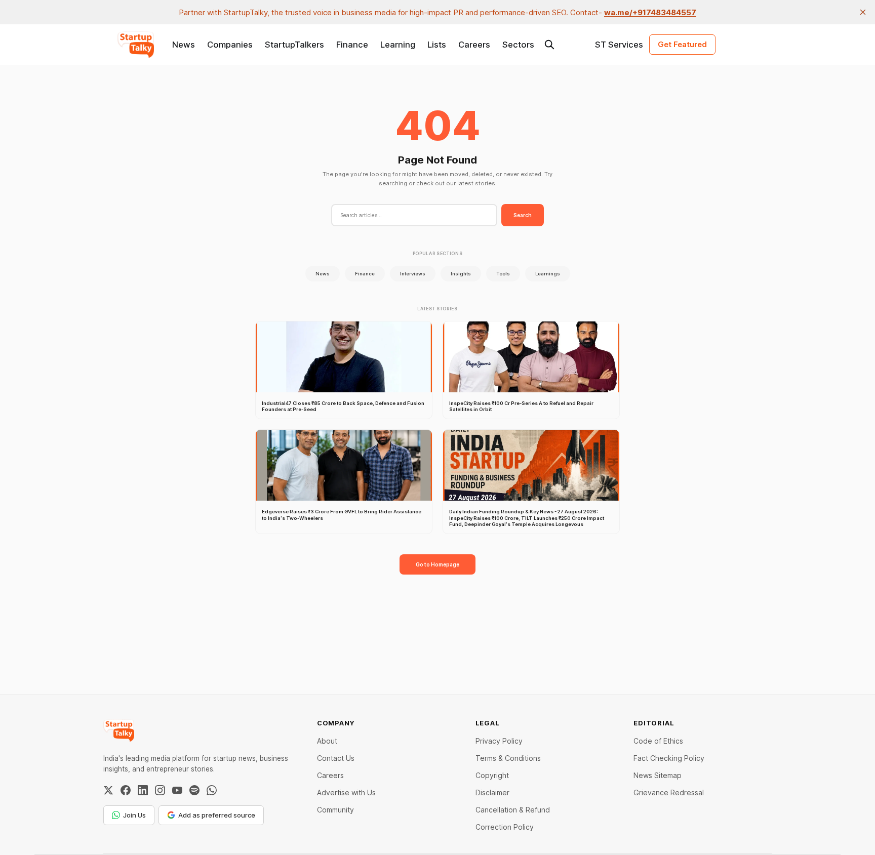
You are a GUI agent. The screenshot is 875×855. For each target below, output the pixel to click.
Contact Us (335, 758)
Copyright (492, 775)
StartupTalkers (294, 44)
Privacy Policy (499, 741)
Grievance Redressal (668, 792)
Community (335, 809)
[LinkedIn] (143, 790)
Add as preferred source (216, 815)
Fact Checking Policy (668, 758)
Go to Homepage (437, 564)
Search (522, 215)
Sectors (518, 44)
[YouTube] (177, 790)
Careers (474, 44)
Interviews (412, 273)
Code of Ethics (658, 741)
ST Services (619, 44)
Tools (503, 273)
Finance (352, 44)
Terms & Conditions (508, 758)
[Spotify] (194, 790)
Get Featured (682, 44)
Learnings (547, 273)
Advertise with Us (346, 792)
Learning (397, 44)
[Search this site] (549, 44)
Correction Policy (504, 827)
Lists (436, 44)
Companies (230, 44)
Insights (461, 273)
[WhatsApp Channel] (212, 790)
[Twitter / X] (108, 790)
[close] (863, 12)
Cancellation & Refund (512, 809)
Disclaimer (492, 792)
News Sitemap (657, 775)
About (327, 741)
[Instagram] (160, 790)
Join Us (134, 815)
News (183, 44)
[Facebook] (126, 790)
